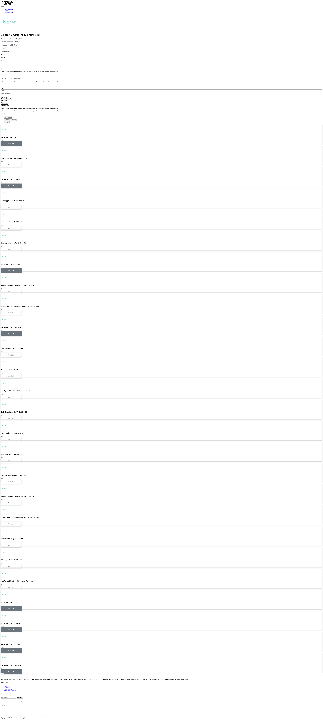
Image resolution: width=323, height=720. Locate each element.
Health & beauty (8, 12)
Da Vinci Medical (5, 97)
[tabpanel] (161, 261)
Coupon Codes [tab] (10, 120)
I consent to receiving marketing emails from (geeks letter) (14, 701)
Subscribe (19, 697)
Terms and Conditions (10, 690)
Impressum (7, 687)
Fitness (6, 10)
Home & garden (8, 9)
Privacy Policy (8, 689)
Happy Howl (4, 100)
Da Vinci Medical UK (6, 99)
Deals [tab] (7, 122)
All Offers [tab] (8, 117)
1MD (2, 102)
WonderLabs (4, 103)
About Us (6, 686)
